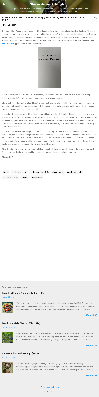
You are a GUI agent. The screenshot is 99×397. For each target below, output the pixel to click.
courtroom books (74, 172)
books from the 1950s (39, 172)
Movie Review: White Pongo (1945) (20, 353)
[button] (95, 18)
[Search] (95, 5)
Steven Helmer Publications (49, 4)
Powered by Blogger (51, 387)
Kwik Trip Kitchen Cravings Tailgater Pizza (24, 293)
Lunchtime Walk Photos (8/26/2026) (21, 323)
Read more (91, 315)
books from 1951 (19, 172)
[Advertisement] (49, 259)
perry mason (37, 177)
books (6, 172)
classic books (58, 172)
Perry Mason (7, 43)
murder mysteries (10, 177)
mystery (25, 177)
